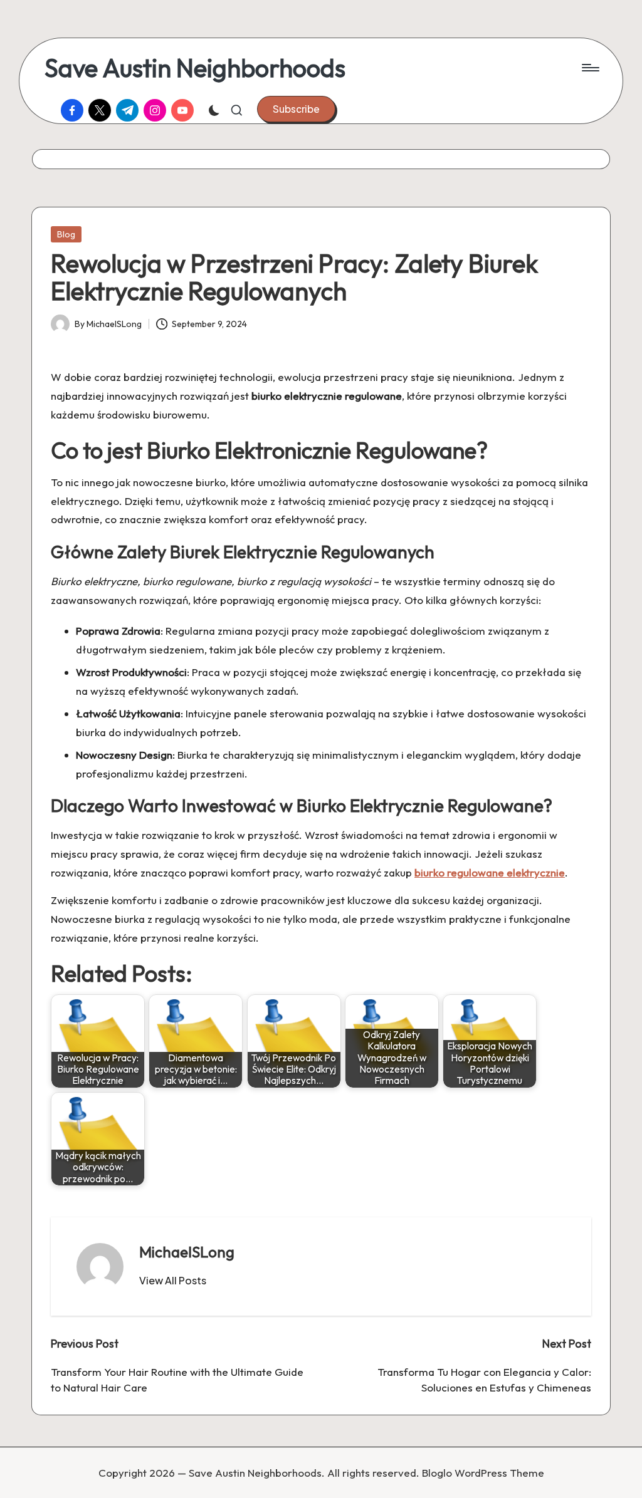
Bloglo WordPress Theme (483, 1472)
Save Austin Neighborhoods (195, 67)
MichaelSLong (186, 1251)
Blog (66, 234)
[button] (296, 109)
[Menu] (589, 67)
